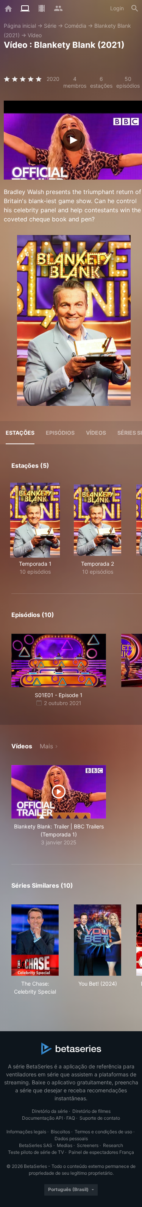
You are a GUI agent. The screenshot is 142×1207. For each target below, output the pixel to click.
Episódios (60, 432)
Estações (20, 432)
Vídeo (35, 35)
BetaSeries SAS (35, 1145)
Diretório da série (50, 1111)
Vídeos (96, 432)
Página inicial (20, 25)
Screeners (87, 1145)
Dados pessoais (71, 1138)
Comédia (75, 25)
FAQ (70, 1118)
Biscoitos (60, 1131)
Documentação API (42, 1118)
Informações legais (26, 1131)
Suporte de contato (100, 1118)
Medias (64, 1145)
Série (50, 25)
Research (113, 1145)
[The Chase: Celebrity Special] (35, 940)
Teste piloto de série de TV (36, 1152)
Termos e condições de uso (103, 1131)
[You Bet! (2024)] (97, 940)
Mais (46, 746)
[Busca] (135, 8)
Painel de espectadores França (101, 1152)
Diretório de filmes (91, 1111)
